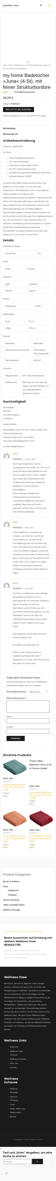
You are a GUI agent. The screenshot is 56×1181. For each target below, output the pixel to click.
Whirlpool (12, 895)
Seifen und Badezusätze (14, 905)
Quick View (8, 778)
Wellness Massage (11, 910)
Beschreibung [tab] (9, 128)
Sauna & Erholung (11, 900)
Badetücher (19, 65)
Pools (10, 65)
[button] (28, 1142)
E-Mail (10, 727)
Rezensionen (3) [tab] (10, 134)
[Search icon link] (41, 5)
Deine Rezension (17, 698)
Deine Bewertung (17, 691)
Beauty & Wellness (11, 881)
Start (5, 65)
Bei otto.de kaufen (18, 109)
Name (10, 716)
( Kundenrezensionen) (24, 92)
